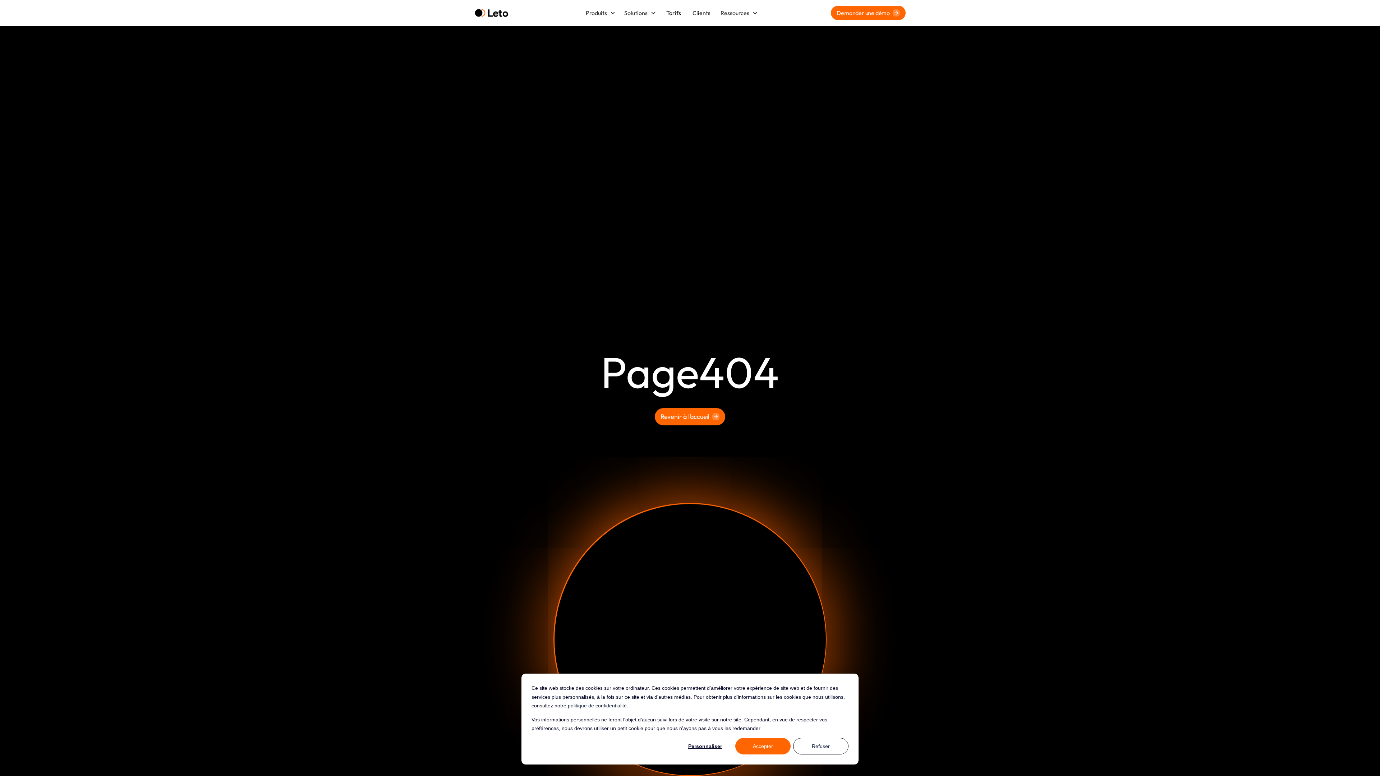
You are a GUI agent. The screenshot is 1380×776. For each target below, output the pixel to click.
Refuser (821, 746)
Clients (701, 13)
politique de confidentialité (597, 705)
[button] (600, 13)
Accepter (763, 746)
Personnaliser (705, 746)
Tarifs (673, 13)
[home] (491, 13)
